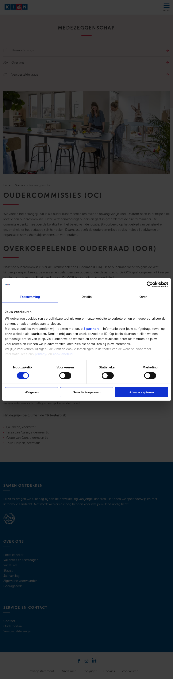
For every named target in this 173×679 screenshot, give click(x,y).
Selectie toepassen (86, 392)
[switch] (65, 375)
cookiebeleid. (63, 354)
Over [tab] (143, 297)
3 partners (92, 328)
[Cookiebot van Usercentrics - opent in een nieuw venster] (149, 284)
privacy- (41, 354)
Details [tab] (86, 297)
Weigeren (32, 392)
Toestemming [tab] (30, 297)
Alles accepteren (141, 392)
